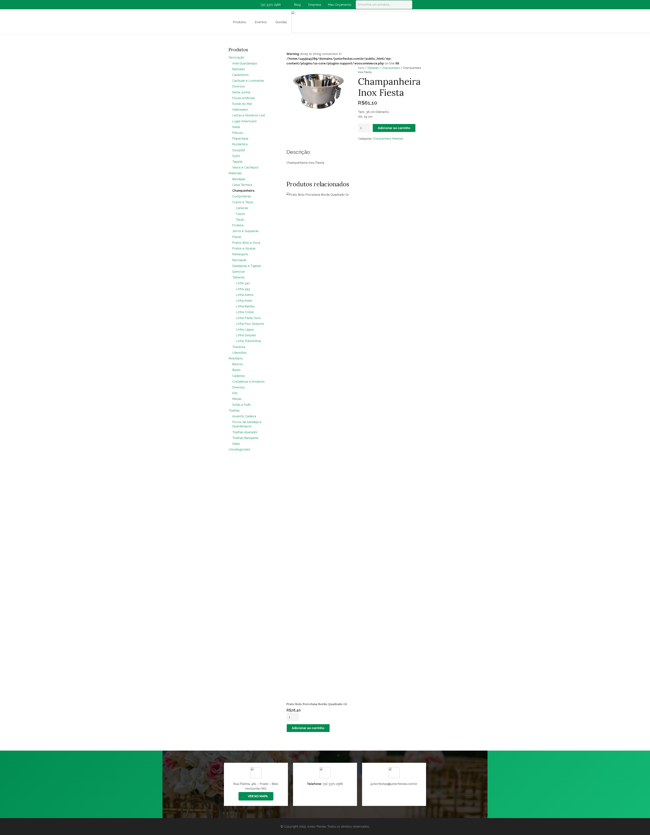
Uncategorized (239, 449)
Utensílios (239, 352)
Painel (236, 237)
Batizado (238, 69)
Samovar (238, 271)
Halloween (240, 109)
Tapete (237, 161)
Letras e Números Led (248, 115)
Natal (236, 127)
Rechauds (239, 260)
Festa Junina (241, 92)
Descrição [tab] (298, 152)
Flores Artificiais (243, 98)
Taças (240, 219)
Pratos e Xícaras (244, 248)
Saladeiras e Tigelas (246, 266)
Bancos (237, 364)
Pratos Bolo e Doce (246, 242)
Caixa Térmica (242, 185)
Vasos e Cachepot (245, 167)
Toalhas (234, 410)
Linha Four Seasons (250, 323)
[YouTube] (250, 5)
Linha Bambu (245, 306)
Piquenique (240, 138)
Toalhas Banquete (245, 438)
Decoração (236, 57)
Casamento (240, 75)
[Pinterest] (244, 5)
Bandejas (238, 179)
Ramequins (240, 254)
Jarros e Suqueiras (245, 231)
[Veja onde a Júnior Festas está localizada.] (255, 784)
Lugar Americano (244, 121)
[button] (249, 22)
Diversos (238, 86)
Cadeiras (238, 376)
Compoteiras (241, 196)
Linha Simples (246, 335)
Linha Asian (244, 300)
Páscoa (237, 132)
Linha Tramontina (248, 341)
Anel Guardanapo (244, 63)
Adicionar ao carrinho (394, 128)
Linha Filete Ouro (248, 318)
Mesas (237, 399)
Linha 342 (243, 283)
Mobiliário (236, 358)
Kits (235, 393)
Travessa (238, 347)
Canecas (242, 208)
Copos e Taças (242, 202)
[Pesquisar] (408, 4)
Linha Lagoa (245, 329)
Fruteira (237, 225)
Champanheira (391, 68)
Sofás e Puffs (241, 405)
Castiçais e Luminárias (248, 80)
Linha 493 (243, 289)
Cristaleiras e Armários (248, 381)
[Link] (394, 784)
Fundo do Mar (242, 104)
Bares (236, 370)
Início (361, 68)
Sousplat (238, 150)
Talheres (238, 277)
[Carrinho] (416, 4)
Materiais (373, 68)
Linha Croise (245, 312)
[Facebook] (232, 5)
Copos (240, 214)
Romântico (240, 144)
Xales (236, 443)
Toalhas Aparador (245, 432)
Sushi (236, 156)
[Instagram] (238, 5)
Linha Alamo (245, 295)
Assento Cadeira (244, 416)
